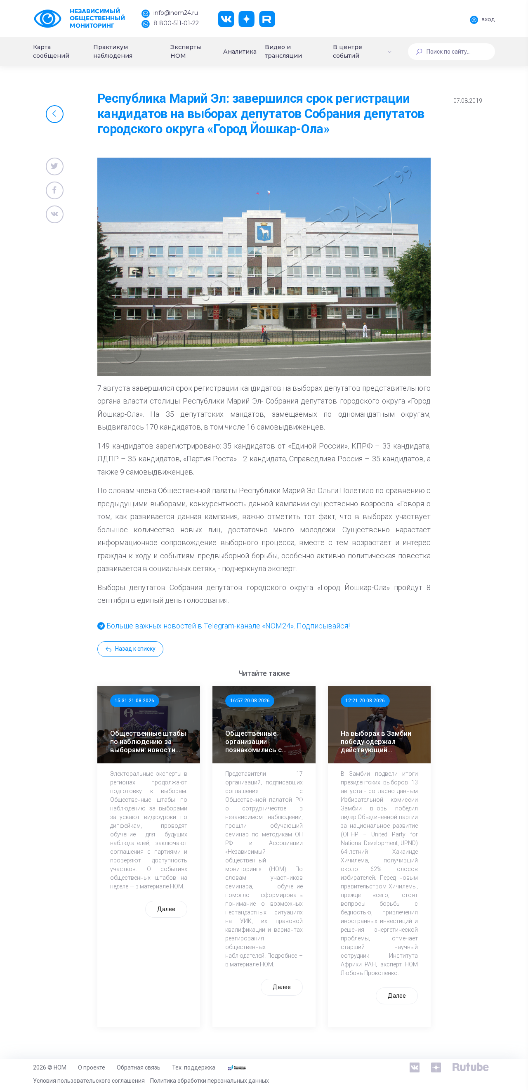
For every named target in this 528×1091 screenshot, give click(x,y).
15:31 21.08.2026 (134, 701)
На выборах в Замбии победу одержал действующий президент (376, 741)
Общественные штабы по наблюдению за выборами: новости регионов (148, 741)
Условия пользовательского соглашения (89, 1080)
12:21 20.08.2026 (365, 701)
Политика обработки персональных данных (209, 1080)
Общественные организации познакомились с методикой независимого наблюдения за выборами (253, 741)
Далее (166, 909)
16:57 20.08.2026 (250, 701)
